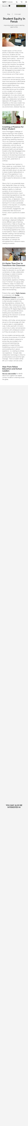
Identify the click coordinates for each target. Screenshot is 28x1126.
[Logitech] (8, 2)
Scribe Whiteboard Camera (10, 296)
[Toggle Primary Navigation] (26, 2)
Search (16, 2)
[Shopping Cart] (21, 2)
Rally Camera (20, 293)
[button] (6, 6)
